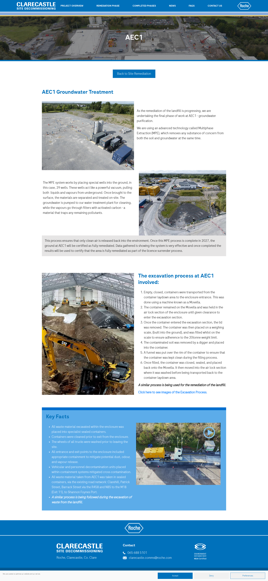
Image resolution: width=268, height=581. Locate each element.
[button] (178, 454)
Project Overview (72, 6)
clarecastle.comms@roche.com (150, 557)
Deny (211, 576)
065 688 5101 (137, 552)
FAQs (192, 6)
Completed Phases (144, 6)
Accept (175, 576)
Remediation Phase (107, 6)
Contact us (215, 6)
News (172, 6)
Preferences (247, 576)
